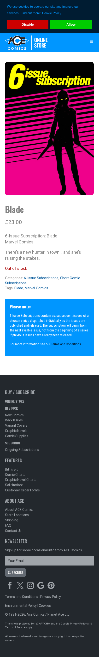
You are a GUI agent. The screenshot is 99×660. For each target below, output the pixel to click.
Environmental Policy (21, 605)
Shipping (11, 520)
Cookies (45, 605)
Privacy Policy (50, 597)
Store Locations (17, 515)
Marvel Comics (36, 288)
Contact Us (13, 531)
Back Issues (14, 420)
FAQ (8, 525)
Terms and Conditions (66, 344)
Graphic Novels (16, 431)
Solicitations (14, 485)
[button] (91, 41)
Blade (18, 288)
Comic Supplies (16, 436)
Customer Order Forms (22, 490)
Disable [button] (28, 24)
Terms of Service (15, 627)
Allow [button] (71, 24)
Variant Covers (16, 425)
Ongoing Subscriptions (22, 450)
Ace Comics (40, 42)
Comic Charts (15, 475)
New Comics (14, 415)
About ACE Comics (19, 510)
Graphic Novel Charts (20, 480)
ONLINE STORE (14, 401)
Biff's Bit (11, 469)
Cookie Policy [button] (51, 13)
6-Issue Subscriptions (41, 278)
